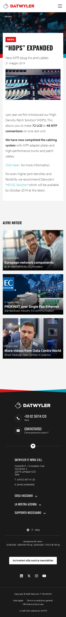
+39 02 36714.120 (26, 479)
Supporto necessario (28, 513)
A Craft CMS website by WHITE (33, 610)
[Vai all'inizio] (33, 446)
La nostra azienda (26, 504)
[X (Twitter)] (29, 576)
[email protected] (25, 484)
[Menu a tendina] (60, 6)
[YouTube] (44, 576)
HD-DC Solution (16, 185)
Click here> (13, 165)
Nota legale (18, 600)
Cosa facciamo (24, 496)
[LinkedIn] (21, 576)
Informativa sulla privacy (33, 604)
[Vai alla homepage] (18, 6)
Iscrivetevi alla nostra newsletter (33, 560)
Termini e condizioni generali (40, 600)
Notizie (8, 16)
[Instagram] (36, 576)
